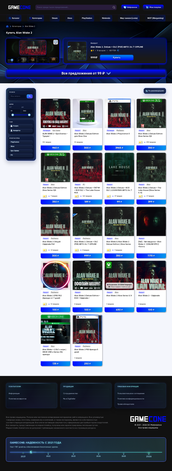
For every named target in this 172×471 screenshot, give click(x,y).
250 (87, 363)
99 (119, 202)
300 (87, 148)
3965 (119, 148)
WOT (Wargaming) (155, 18)
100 (55, 310)
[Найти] (30, 96)
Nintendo (106, 18)
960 (55, 148)
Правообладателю (126, 404)
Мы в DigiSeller (69, 399)
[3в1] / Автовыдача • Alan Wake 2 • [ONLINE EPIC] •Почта (149, 244)
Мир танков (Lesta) (129, 18)
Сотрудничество (70, 393)
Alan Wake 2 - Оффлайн (149, 296)
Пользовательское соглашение (131, 393)
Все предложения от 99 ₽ (84, 73)
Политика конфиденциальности (131, 399)
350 (151, 148)
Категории (37, 18)
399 (151, 202)
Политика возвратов (17, 399)
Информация (14, 393)
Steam (55, 18)
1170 (151, 255)
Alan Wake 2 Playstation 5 (118, 134)
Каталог (15, 18)
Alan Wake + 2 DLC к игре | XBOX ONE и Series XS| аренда (54, 352)
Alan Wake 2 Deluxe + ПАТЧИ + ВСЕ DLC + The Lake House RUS (87, 190)
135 (55, 363)
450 (119, 310)
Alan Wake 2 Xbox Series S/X (119, 296)
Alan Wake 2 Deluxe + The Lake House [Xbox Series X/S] (149, 190)
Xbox (69, 18)
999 (87, 255)
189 (87, 202)
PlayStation (87, 18)
